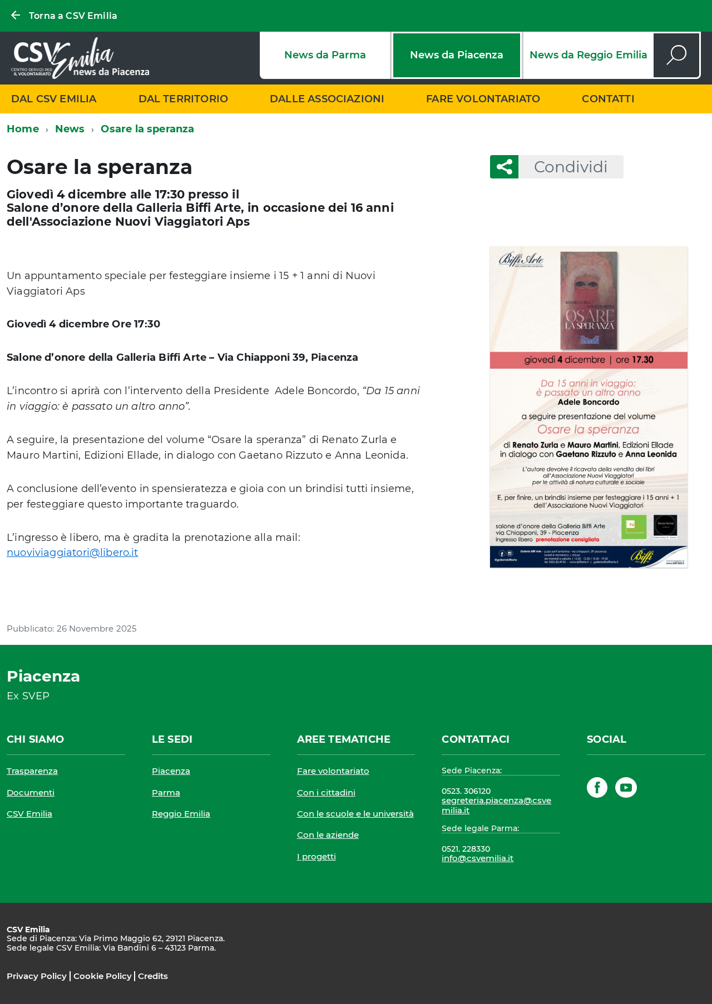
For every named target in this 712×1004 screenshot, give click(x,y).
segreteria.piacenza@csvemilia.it (496, 805)
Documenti (31, 792)
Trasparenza (32, 771)
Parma (166, 792)
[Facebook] (597, 789)
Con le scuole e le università (355, 813)
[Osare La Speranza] (588, 407)
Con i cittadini (326, 792)
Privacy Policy (37, 976)
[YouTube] (626, 789)
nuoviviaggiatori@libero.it (73, 552)
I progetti (316, 856)
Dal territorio (184, 99)
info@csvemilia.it (477, 858)
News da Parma (325, 55)
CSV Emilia (29, 813)
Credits (153, 976)
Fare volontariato (483, 99)
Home (23, 129)
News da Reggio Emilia (588, 55)
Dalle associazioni (327, 99)
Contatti (608, 99)
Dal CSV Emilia (54, 99)
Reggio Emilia (181, 813)
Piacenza (171, 771)
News (70, 129)
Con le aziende (328, 834)
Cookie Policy (102, 976)
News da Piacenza (456, 55)
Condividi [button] (571, 166)
